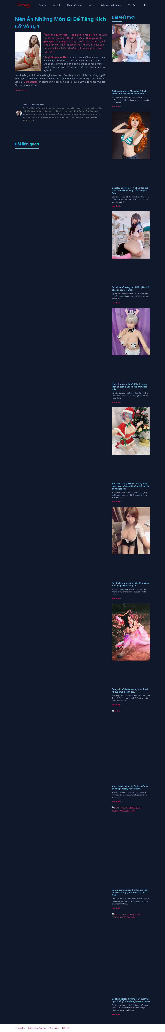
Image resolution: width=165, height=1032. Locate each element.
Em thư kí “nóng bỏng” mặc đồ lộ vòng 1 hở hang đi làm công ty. (130, 584)
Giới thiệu (54, 1028)
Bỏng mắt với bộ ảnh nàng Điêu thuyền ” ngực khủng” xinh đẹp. (130, 690)
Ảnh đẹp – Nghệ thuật (111, 5)
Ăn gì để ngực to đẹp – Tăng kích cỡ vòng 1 (68, 34)
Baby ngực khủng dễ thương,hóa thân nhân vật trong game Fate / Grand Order (130, 892)
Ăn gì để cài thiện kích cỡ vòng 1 (69, 38)
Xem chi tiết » (116, 107)
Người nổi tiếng (74, 5)
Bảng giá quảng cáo (37, 1028)
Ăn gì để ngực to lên (55, 57)
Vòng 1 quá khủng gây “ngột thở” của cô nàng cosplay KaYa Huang (130, 787)
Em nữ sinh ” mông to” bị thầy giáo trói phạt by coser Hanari (131, 288)
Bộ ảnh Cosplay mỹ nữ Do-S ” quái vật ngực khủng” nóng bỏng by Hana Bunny (131, 1000)
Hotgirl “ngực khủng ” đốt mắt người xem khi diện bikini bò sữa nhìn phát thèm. (129, 387)
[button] (146, 5)
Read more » (21, 90)
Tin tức (131, 5)
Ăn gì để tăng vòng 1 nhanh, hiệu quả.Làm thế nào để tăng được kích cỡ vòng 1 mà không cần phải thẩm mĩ (73, 48)
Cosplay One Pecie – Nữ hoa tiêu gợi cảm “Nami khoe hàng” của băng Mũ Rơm (130, 190)
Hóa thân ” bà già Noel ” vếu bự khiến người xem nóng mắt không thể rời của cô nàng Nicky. (130, 486)
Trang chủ (20, 1028)
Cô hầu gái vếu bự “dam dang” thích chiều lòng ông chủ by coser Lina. (129, 92)
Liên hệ (65, 1028)
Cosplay (42, 5)
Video (91, 5)
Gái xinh (56, 5)
